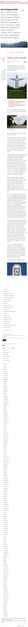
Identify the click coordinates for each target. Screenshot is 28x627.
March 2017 (5, 544)
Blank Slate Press (6, 291)
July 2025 (4, 383)
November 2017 (5, 528)
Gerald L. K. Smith (16, 197)
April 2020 (5, 474)
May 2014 (5, 607)
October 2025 (5, 377)
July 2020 (4, 470)
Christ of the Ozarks (16, 58)
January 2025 (5, 389)
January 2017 (5, 548)
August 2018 (5, 510)
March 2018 (5, 520)
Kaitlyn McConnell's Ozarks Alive (8, 295)
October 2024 (5, 391)
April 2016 (5, 562)
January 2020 (5, 480)
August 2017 (5, 534)
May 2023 (5, 409)
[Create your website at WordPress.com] (14, 1)
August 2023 (5, 405)
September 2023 (6, 403)
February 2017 (5, 546)
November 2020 (5, 462)
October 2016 (5, 554)
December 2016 (5, 550)
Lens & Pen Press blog (7, 299)
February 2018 (5, 522)
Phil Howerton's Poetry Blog (7, 307)
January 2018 (5, 524)
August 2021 (5, 444)
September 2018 (6, 508)
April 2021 (5, 452)
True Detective (3, 79)
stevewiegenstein (9, 9)
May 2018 (5, 516)
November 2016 (5, 552)
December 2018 (5, 504)
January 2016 (5, 568)
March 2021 (5, 454)
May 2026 (5, 369)
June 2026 (5, 367)
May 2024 (5, 395)
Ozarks (8, 62)
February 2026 (5, 373)
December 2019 (5, 482)
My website (5, 303)
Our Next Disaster (6, 360)
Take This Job (5, 358)
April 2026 (5, 371)
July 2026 (4, 365)
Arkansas (2, 71)
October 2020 (5, 464)
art (5, 71)
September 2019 (6, 488)
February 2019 (5, 500)
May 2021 (5, 450)
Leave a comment (25, 62)
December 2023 (5, 399)
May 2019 (5, 496)
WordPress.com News (7, 327)
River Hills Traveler (6, 309)
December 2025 (5, 375)
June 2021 (5, 448)
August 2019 (5, 490)
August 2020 (5, 468)
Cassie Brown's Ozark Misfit (7, 293)
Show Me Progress (6, 315)
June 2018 (5, 514)
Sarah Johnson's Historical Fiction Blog (9, 311)
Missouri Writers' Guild (6, 301)
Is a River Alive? (6, 354)
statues (4, 78)
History (19, 61)
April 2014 (5, 609)
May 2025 (5, 385)
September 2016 (6, 556)
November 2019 (5, 484)
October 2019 (5, 486)
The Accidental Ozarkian (7, 317)
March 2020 (5, 476)
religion (2, 78)
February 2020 (5, 478)
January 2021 (5, 458)
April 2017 (5, 542)
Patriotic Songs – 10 (6, 352)
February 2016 (5, 566)
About (2, 5)
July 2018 (4, 512)
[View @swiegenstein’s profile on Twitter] (4, 345)
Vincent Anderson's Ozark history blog (9, 325)
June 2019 (5, 494)
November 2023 (5, 401)
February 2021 (5, 456)
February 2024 (5, 397)
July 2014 (4, 603)
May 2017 (5, 540)
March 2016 (5, 564)
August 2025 (5, 381)
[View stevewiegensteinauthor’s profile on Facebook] (2, 345)
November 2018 (5, 506)
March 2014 (5, 611)
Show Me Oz (5, 313)
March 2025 (5, 387)
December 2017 (5, 526)
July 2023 (4, 407)
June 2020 (5, 472)
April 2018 (5, 518)
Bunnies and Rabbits (6, 356)
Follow (4, 340)
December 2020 (5, 460)
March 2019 (5, 498)
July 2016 (4, 558)
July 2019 (4, 492)
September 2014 (6, 599)
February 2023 (5, 413)
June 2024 (5, 393)
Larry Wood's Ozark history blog (8, 297)
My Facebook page (7, 330)
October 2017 (5, 530)
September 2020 (6, 466)
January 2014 (5, 615)
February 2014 (5, 613)
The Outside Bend (6, 323)
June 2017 (5, 538)
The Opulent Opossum (7, 321)
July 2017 (4, 536)
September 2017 (6, 532)
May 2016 (5, 560)
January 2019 (5, 502)
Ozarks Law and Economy (7, 305)
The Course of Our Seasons (7, 319)
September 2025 (6, 379)
